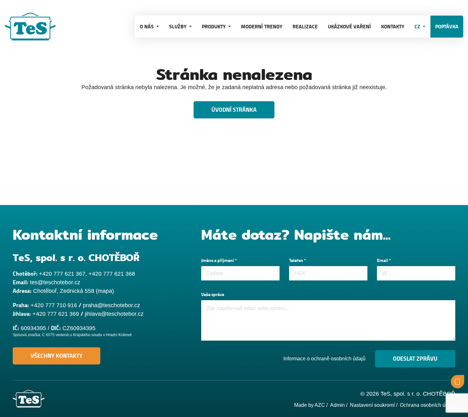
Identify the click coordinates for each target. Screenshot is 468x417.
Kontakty (392, 26)
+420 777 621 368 (112, 274)
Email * (384, 260)
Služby (178, 26)
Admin (337, 405)
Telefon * (297, 260)
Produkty (214, 26)
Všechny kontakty (56, 356)
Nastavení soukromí (372, 405)
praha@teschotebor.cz (111, 305)
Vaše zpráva (212, 294)
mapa (105, 291)
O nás (147, 26)
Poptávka (446, 26)
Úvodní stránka (234, 110)
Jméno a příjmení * (219, 260)
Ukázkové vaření (349, 26)
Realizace (305, 26)
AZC (320, 405)
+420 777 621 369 (55, 314)
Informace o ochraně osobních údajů (324, 358)
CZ (418, 26)
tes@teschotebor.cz (55, 282)
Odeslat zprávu (415, 359)
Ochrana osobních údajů (427, 405)
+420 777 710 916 (54, 305)
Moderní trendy (261, 26)
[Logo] (36, 26)
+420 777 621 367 (62, 274)
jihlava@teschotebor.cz (114, 314)
